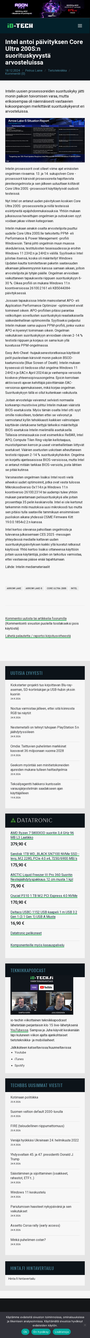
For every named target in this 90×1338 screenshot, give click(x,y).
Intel (74, 588)
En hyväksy (41, 1331)
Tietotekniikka (57, 70)
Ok (25, 1331)
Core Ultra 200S (56, 588)
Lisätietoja (62, 1331)
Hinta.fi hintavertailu (21, 1279)
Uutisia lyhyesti (26, 673)
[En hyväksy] (85, 1325)
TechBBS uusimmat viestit (36, 1085)
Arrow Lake (14, 588)
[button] (80, 25)
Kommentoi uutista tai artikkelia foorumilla (36, 618)
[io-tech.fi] (20, 26)
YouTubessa (19, 1030)
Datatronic (32, 820)
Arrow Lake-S (34, 588)
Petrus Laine (33, 70)
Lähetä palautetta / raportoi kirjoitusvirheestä (38, 636)
